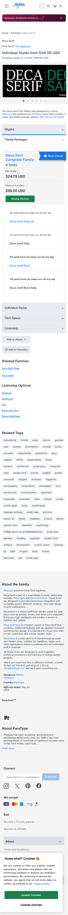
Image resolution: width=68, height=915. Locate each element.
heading (21, 538)
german (59, 440)
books (58, 446)
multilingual (38, 505)
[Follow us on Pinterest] (29, 786)
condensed (10, 492)
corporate (9, 499)
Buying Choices (20, 198)
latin (12, 551)
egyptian (35, 538)
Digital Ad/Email (11, 416)
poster (58, 472)
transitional (10, 440)
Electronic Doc (10, 410)
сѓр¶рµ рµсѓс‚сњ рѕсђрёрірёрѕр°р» (23, 531)
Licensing (11, 328)
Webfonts (7, 399)
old (20, 558)
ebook (59, 518)
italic (37, 499)
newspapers (10, 486)
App (4, 404)
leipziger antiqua (13, 512)
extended (24, 499)
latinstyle (9, 558)
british (45, 551)
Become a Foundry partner (19, 822)
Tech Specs (12, 318)
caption (8, 459)
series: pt (9, 518)
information (31, 446)
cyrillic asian (10, 505)
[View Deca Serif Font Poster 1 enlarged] (34, 81)
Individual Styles (16, 308)
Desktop (6, 393)
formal (24, 440)
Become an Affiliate (15, 829)
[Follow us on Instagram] (8, 786)
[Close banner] (61, 18)
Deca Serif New (10, 368)
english (24, 551)
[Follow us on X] (19, 786)
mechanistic (23, 544)
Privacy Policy (42, 883)
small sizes (39, 466)
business (36, 479)
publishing (41, 453)
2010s (19, 459)
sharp (49, 459)
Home (5, 33)
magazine (51, 479)
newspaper (45, 486)
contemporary (28, 492)
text (58, 486)
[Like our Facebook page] (40, 786)
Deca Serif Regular (21, 221)
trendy (34, 472)
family (22, 518)
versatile (8, 453)
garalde (8, 538)
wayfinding (42, 525)
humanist (55, 466)
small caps (33, 512)
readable (35, 518)
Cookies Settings (31, 904)
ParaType (16, 33)
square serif (51, 538)
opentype (46, 492)
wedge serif (19, 472)
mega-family (34, 459)
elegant (22, 479)
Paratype (8, 590)
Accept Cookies (31, 895)
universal (9, 479)
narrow (46, 440)
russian (17, 446)
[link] (55, 6)
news (35, 440)
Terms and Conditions (16, 849)
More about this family (52, 117)
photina (47, 512)
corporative (28, 486)
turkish (48, 499)
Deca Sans (8, 375)
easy (54, 453)
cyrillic (59, 499)
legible (46, 472)
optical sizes (11, 525)
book (24, 505)
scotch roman (42, 544)
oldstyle (58, 544)
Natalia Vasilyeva (13, 676)
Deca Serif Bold (19, 265)
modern (8, 466)
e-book (48, 518)
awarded (27, 525)
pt (5, 551)
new (6, 446)
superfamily (24, 453)
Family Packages (16, 139)
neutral (46, 446)
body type (52, 531)
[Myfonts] (19, 7)
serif (6, 472)
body (35, 551)
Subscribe (51, 776)
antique (8, 544)
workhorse (23, 466)
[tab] (23, 101)
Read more (8, 748)
